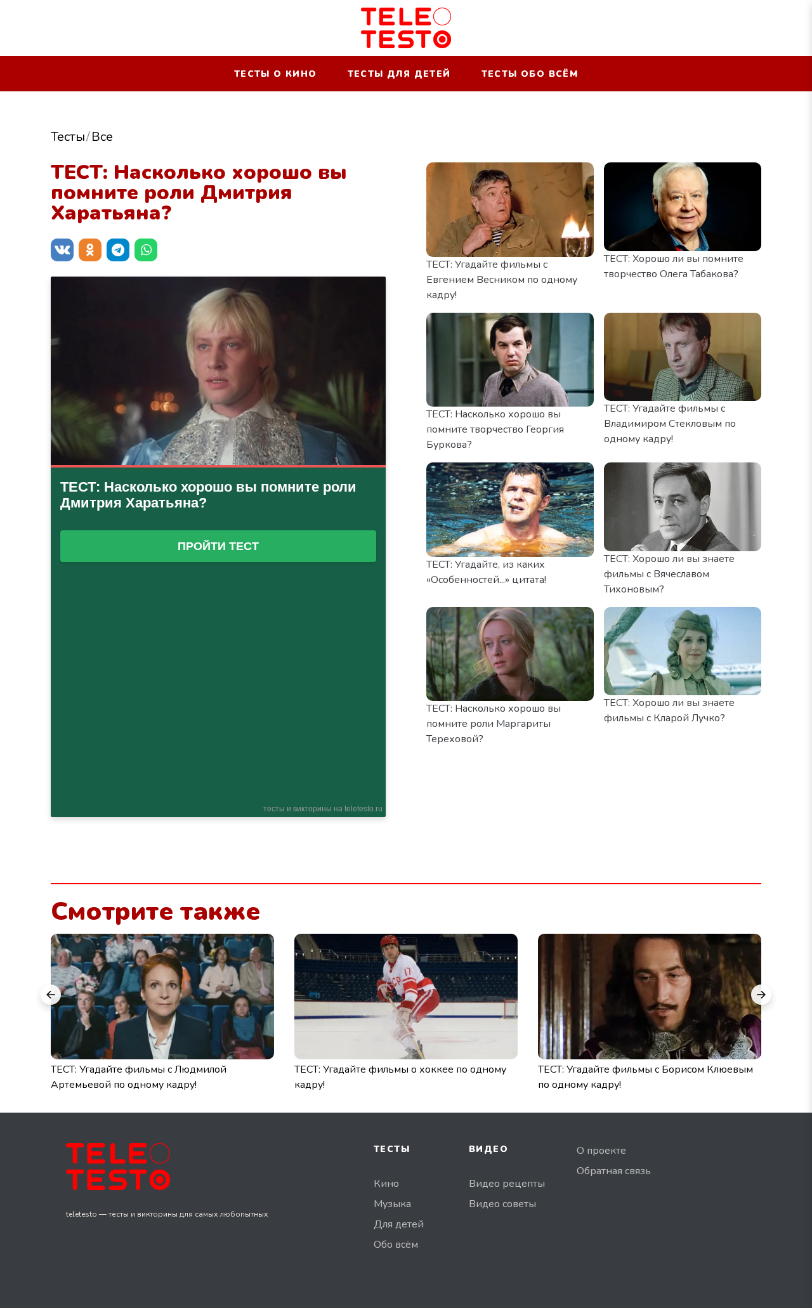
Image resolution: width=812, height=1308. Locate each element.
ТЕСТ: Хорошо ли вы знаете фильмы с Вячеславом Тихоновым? (669, 574)
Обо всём (396, 1245)
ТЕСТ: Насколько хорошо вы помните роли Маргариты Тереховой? (493, 724)
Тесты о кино (275, 74)
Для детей (399, 1224)
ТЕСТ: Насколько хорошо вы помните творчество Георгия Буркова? (495, 429)
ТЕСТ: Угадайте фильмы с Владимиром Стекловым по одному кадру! (670, 424)
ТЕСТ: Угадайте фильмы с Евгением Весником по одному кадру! (501, 280)
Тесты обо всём (530, 74)
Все (102, 136)
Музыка (392, 1204)
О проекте (601, 1151)
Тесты (68, 136)
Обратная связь (614, 1171)
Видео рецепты (507, 1184)
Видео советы (502, 1204)
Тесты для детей (399, 74)
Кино (386, 1184)
